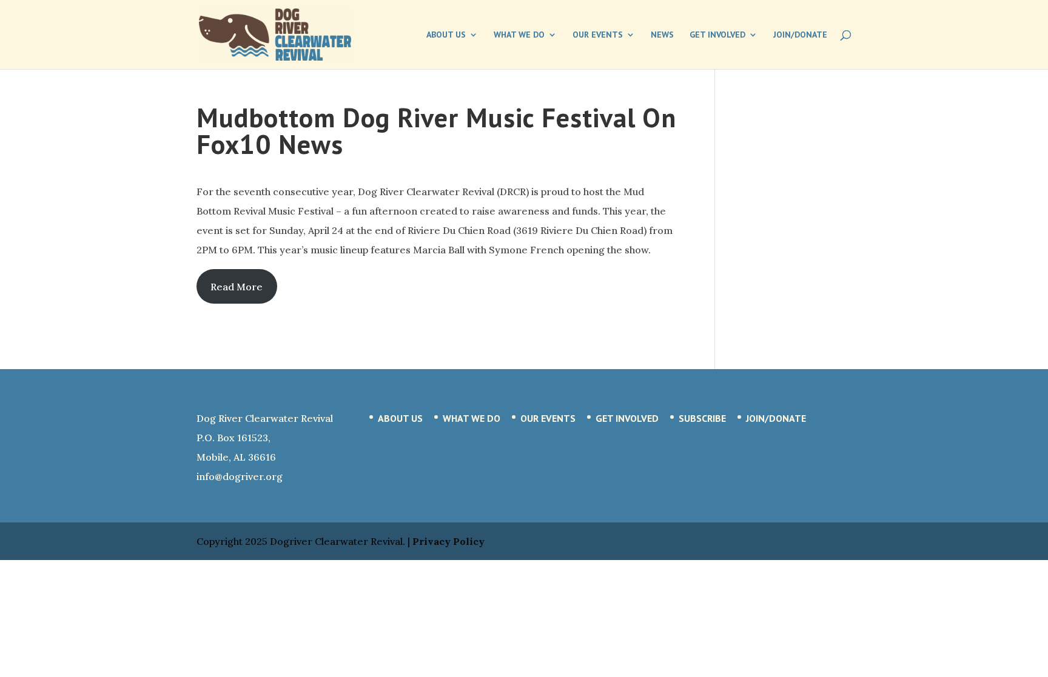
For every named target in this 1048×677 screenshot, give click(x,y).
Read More (236, 287)
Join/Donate (800, 35)
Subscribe (702, 418)
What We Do (519, 35)
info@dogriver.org (239, 476)
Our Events (598, 35)
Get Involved (717, 35)
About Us (446, 35)
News (662, 35)
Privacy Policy (448, 541)
